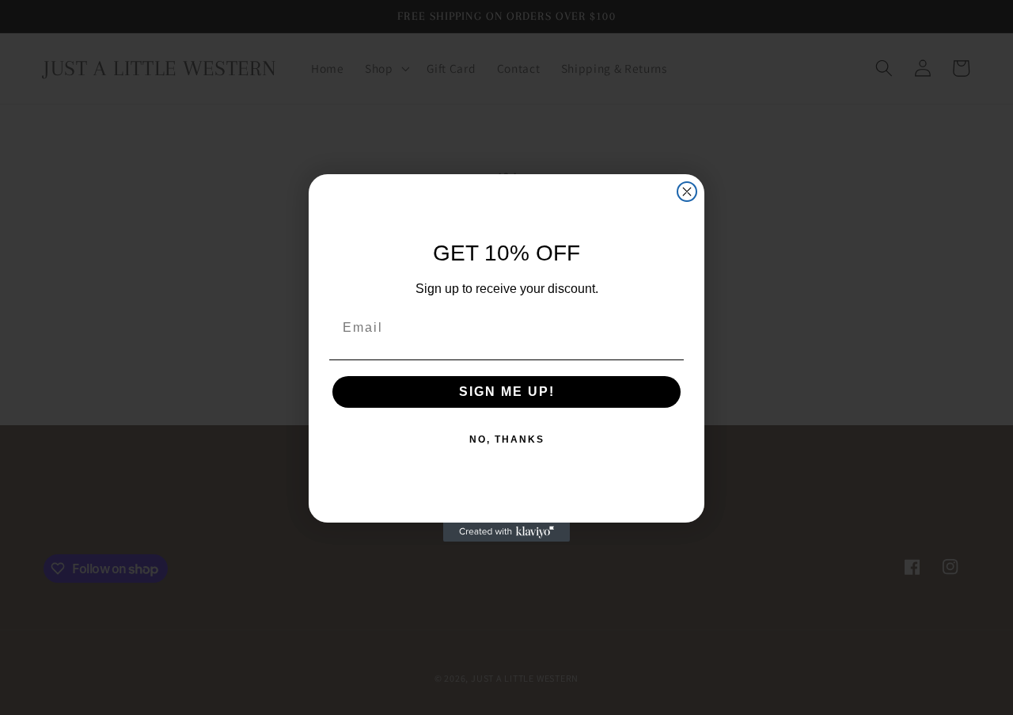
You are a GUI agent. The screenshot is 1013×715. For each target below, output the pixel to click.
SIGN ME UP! (507, 391)
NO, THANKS (506, 439)
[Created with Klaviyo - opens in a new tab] (506, 532)
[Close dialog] (686, 191)
